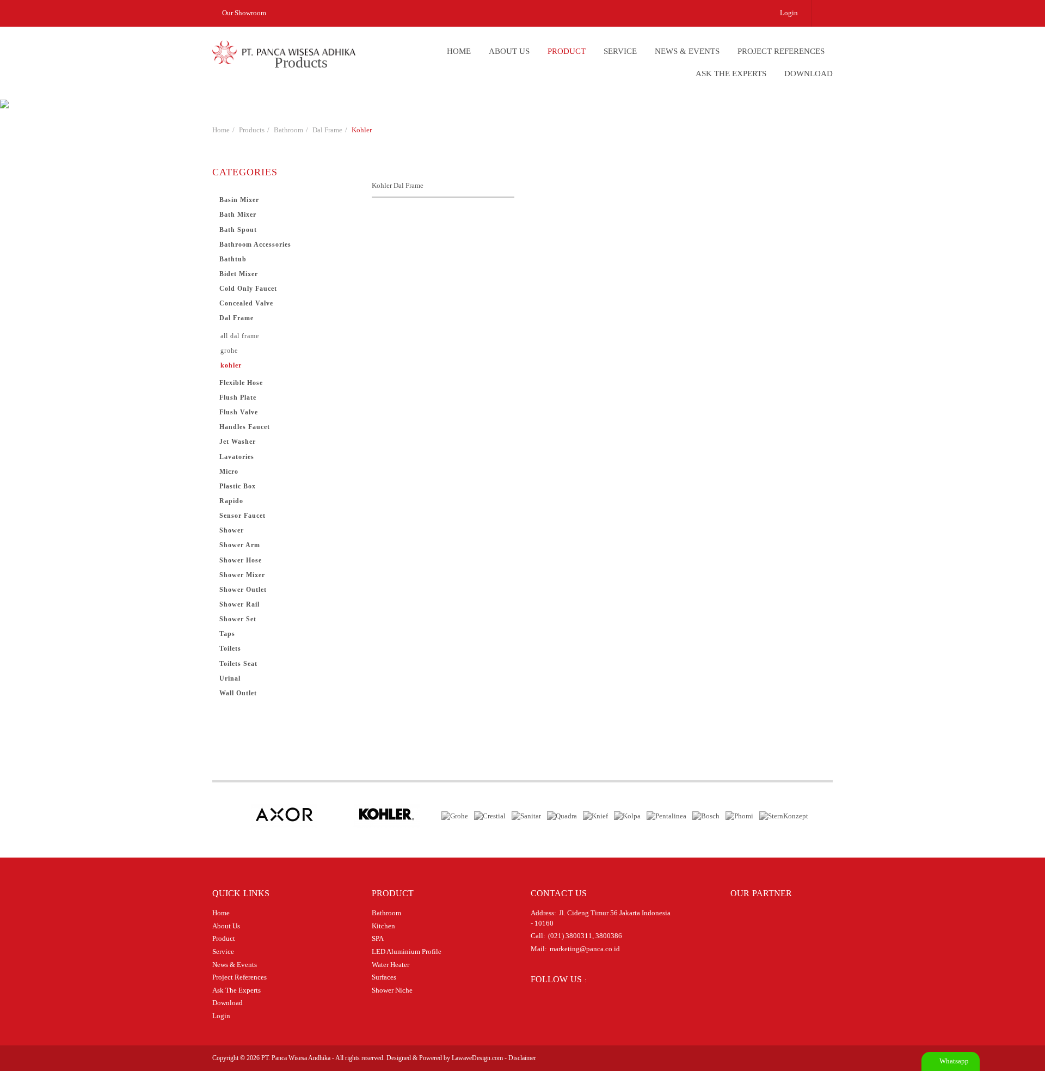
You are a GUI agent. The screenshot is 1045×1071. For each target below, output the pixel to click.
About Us (509, 51)
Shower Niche (392, 990)
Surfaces (384, 977)
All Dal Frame (239, 336)
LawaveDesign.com (477, 1058)
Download (808, 73)
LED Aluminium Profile (406, 951)
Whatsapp (953, 1061)
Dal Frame (327, 130)
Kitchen (383, 926)
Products (252, 130)
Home (459, 51)
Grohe (229, 350)
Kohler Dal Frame (397, 185)
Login (789, 13)
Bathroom (288, 130)
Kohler (362, 130)
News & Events (687, 51)
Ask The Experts (731, 73)
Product (567, 51)
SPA (378, 938)
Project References (781, 51)
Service (620, 51)
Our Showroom (243, 13)
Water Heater (390, 964)
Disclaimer (522, 1058)
